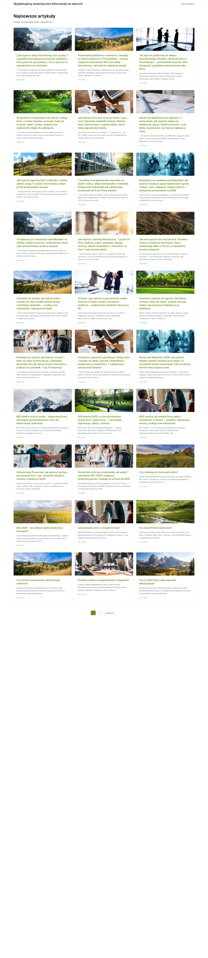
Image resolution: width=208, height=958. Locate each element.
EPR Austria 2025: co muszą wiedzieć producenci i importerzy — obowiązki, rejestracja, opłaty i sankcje (100, 420)
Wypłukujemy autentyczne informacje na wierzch (48, 4)
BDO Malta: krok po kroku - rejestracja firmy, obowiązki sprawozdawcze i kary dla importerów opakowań (42, 420)
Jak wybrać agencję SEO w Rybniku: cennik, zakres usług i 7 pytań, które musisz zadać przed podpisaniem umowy (42, 184)
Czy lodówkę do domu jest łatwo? (158, 472)
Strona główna (188, 4)
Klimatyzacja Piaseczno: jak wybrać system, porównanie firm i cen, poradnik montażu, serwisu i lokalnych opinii (42, 475)
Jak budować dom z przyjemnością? (99, 527)
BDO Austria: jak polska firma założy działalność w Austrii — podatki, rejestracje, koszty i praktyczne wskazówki (164, 420)
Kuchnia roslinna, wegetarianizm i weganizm (103, 580)
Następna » (110, 613)
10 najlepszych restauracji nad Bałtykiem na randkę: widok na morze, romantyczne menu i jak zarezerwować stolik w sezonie (42, 243)
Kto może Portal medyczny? (155, 527)
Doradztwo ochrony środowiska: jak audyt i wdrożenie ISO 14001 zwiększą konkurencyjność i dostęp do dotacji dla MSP (104, 475)
